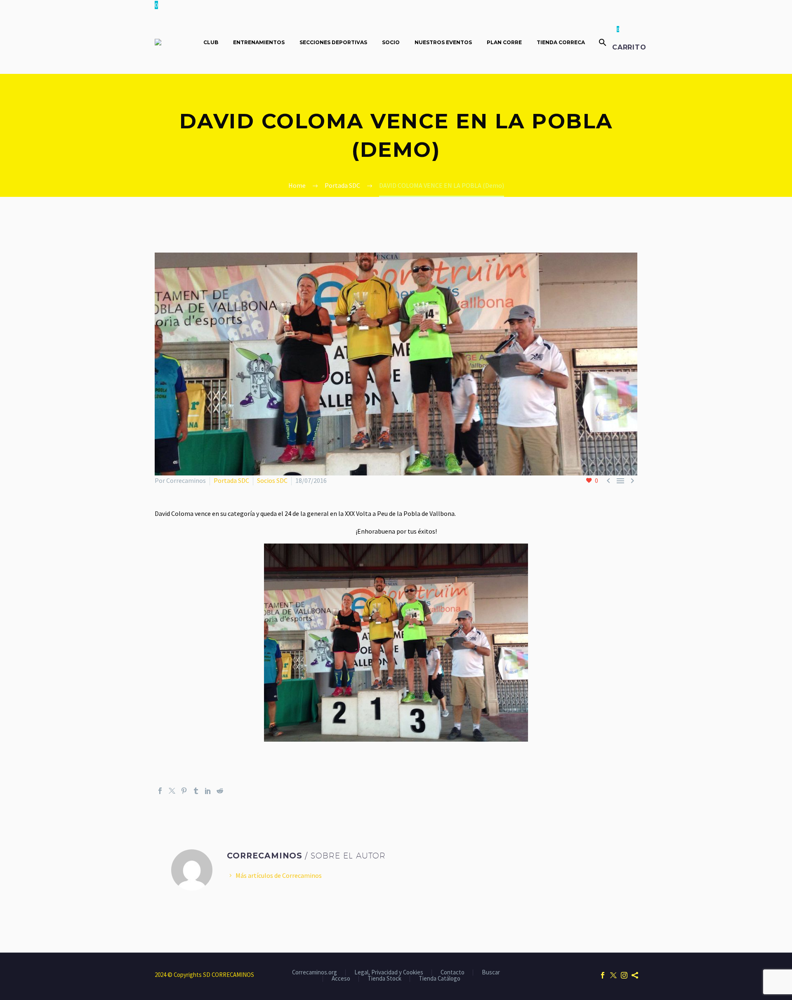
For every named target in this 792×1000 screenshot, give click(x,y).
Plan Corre (504, 42)
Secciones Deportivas (333, 42)
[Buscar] (602, 42)
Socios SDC (272, 480)
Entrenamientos (259, 42)
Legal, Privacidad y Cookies (388, 972)
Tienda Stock (384, 979)
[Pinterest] (184, 790)
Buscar (491, 972)
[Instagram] (624, 975)
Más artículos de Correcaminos (279, 875)
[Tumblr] (196, 790)
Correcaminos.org (314, 972)
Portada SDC (231, 480)
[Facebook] (160, 790)
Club (210, 42)
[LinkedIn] (208, 790)
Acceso (341, 979)
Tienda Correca (561, 42)
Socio (391, 42)
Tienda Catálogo (439, 979)
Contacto (452, 972)
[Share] (635, 975)
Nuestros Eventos (443, 42)
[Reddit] (220, 790)
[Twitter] (172, 790)
